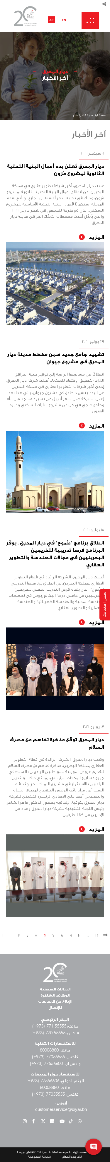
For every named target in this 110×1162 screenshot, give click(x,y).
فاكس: (55, 1033)
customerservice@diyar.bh (61, 1109)
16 (96, 935)
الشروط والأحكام (72, 1156)
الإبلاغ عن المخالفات (55, 1001)
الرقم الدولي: (55, 1081)
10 (79, 935)
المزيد (95, 237)
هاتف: (55, 1026)
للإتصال (55, 1007)
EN (64, 20)
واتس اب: (55, 1063)
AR (51, 20)
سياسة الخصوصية (39, 1156)
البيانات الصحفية (55, 989)
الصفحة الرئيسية (97, 115)
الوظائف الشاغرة (55, 995)
